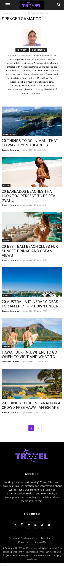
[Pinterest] (28, 525)
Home (5, 13)
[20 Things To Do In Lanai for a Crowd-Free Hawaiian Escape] (32, 383)
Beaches (6, 346)
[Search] (59, 5)
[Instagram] (22, 524)
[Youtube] (49, 525)
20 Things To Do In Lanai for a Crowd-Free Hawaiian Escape (31, 405)
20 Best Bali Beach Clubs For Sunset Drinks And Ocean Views (30, 251)
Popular (6, 185)
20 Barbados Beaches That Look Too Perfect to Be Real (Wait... (29, 196)
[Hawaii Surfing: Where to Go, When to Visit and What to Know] (32, 333)
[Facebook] (15, 525)
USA (4, 397)
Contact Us (40, 541)
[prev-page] (17, 428)
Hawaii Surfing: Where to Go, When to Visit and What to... (30, 354)
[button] (7, 5)
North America (9, 134)
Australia (7, 295)
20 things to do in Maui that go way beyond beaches (30, 143)
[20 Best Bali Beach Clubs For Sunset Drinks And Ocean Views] (32, 227)
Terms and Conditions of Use (23, 538)
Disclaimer (46, 538)
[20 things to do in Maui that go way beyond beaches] (32, 121)
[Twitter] (42, 525)
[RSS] (35, 525)
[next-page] (46, 428)
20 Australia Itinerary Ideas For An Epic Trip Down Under (30, 304)
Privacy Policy (25, 541)
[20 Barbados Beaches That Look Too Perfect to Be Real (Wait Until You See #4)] (32, 172)
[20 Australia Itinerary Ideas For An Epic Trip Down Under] (32, 282)
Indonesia (7, 240)
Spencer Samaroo (10, 150)
